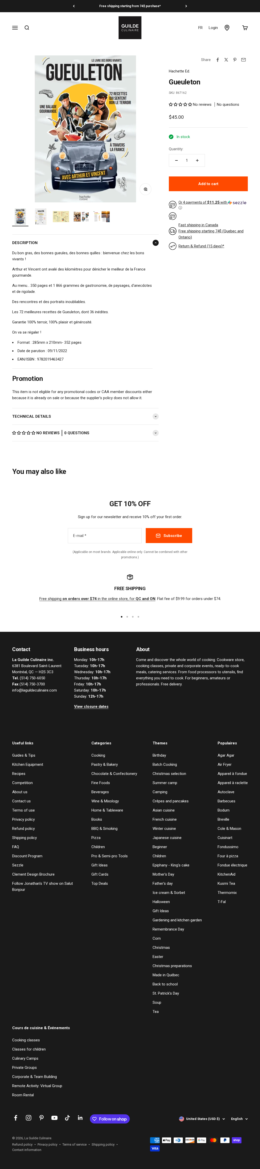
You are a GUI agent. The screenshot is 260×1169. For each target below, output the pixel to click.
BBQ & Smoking (104, 828)
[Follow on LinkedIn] (80, 1117)
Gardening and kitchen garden (177, 920)
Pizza (96, 837)
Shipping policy (24, 837)
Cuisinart (225, 837)
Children (98, 847)
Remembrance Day (168, 929)
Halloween (161, 902)
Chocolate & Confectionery (114, 773)
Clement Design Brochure (33, 874)
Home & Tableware (107, 810)
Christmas (161, 947)
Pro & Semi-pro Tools (109, 856)
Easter (158, 956)
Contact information (26, 1150)
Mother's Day (163, 874)
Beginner (160, 847)
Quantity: (176, 149)
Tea (156, 1011)
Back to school (165, 984)
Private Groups (24, 1067)
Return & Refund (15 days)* (201, 246)
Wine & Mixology (105, 801)
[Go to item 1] (20, 217)
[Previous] (74, 6)
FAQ (15, 847)
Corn (157, 938)
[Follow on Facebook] (15, 1117)
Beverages (100, 792)
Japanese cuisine (167, 837)
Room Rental (23, 1095)
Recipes (18, 773)
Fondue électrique (232, 865)
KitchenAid (226, 874)
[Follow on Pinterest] (41, 1117)
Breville (223, 819)
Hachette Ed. (179, 71)
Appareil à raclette (233, 783)
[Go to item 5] (101, 217)
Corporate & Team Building (34, 1076)
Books (96, 819)
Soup (157, 1002)
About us (19, 792)
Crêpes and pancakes (171, 801)
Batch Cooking (165, 764)
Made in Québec (166, 975)
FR (200, 27)
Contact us (21, 801)
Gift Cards (99, 874)
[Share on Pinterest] (235, 59)
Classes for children (29, 1049)
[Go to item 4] (81, 217)
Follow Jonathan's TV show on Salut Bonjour (42, 886)
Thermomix (227, 892)
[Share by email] (243, 59)
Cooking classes (26, 1040)
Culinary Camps (25, 1058)
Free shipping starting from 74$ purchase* (130, 6)
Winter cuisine (164, 828)
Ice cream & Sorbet (169, 892)
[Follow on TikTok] (67, 1117)
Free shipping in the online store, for (97, 598)
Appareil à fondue (232, 773)
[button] (24, 433)
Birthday (159, 755)
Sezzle (17, 865)
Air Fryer (225, 764)
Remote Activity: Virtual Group (37, 1086)
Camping (160, 792)
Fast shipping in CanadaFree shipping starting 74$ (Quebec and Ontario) (210, 231)
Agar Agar (226, 755)
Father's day (163, 883)
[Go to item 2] (40, 217)
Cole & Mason (229, 828)
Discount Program (27, 856)
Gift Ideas (99, 865)
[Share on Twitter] (226, 59)
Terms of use (23, 810)
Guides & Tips (23, 755)
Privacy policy (23, 819)
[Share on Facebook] (217, 59)
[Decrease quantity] (176, 160)
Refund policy (23, 828)
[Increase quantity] (197, 160)
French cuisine (165, 819)
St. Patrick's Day (166, 993)
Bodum (224, 810)
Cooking (98, 755)
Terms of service (74, 1144)
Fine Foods (100, 783)
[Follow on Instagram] (28, 1117)
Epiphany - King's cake (171, 865)
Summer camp (165, 783)
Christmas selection (169, 773)
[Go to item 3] (61, 217)
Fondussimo (228, 847)
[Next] (186, 6)
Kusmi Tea (226, 883)
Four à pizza (228, 856)
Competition (22, 783)
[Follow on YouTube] (54, 1117)
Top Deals (99, 883)
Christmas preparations (172, 966)
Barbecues (226, 801)
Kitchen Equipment (27, 764)
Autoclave (226, 792)
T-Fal (222, 902)
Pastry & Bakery (104, 764)
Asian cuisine (164, 810)
